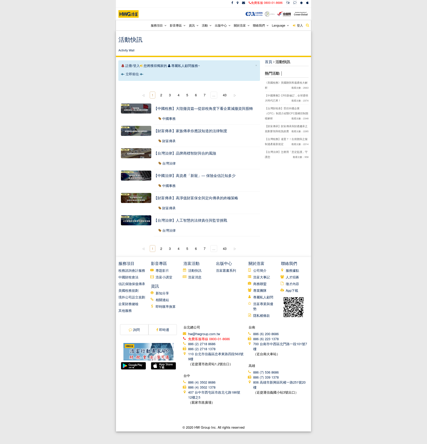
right (235, 95)
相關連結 (162, 299)
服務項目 (157, 25)
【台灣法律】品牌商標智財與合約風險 (185, 153)
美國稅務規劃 (128, 290)
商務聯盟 (260, 283)
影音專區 (176, 25)
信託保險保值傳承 (131, 283)
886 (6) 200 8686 (266, 333)
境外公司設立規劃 (131, 297)
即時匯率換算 (166, 306)
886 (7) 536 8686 (266, 372)
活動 (205, 25)
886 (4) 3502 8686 (202, 382)
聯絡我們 (259, 25)
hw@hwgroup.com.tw (204, 333)
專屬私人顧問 (263, 297)
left (143, 95)
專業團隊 (260, 290)
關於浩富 (240, 25)
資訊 (192, 25)
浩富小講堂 (164, 277)
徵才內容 (292, 283)
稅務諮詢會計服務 (131, 270)
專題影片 (162, 270)
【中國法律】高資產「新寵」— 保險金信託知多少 (195, 175)
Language (279, 25)
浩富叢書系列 (226, 270)
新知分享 (162, 293)
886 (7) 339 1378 (266, 377)
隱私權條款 (261, 315)
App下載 (292, 290)
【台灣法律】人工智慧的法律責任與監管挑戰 (190, 220)
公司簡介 (260, 270)
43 (225, 94)
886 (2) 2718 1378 (202, 348)
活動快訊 (194, 270)
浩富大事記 (261, 277)
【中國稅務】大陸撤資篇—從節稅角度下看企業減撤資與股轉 (203, 108)
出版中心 (221, 25)
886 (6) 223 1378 (266, 338)
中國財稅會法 (128, 277)
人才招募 (292, 277)
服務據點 (292, 270)
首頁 (268, 61)
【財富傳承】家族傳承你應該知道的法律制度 (190, 130)
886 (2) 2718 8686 (202, 343)
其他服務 (125, 310)
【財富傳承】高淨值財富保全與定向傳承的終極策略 (196, 197)
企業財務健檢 (128, 303)
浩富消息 (194, 277)
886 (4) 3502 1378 (202, 387)
